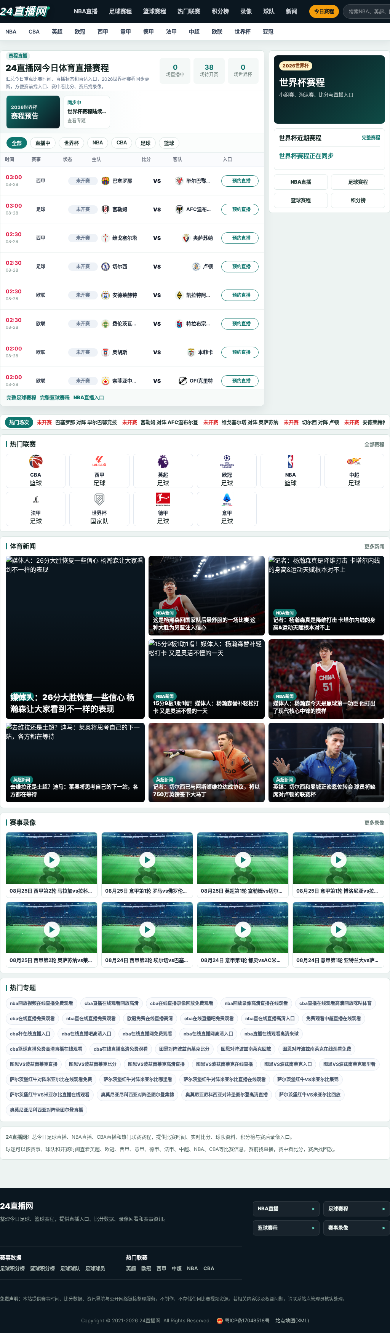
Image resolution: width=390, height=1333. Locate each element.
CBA (34, 31)
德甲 (148, 31)
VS (157, 181)
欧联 (217, 31)
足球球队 (70, 1268)
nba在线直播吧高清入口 (86, 1034)
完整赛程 (371, 138)
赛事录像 (338, 1227)
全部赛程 (374, 444)
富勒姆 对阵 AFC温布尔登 (160, 422)
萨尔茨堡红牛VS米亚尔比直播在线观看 (50, 1095)
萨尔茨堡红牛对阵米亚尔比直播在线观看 (225, 1079)
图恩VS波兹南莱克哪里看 (349, 1064)
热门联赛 (188, 11)
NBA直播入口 (89, 397)
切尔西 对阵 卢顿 (311, 422)
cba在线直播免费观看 (32, 1018)
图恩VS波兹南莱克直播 (34, 1064)
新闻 (291, 11)
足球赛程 (120, 11)
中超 (194, 31)
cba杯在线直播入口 (30, 1034)
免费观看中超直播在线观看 (333, 1018)
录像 (246, 11)
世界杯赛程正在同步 (306, 156)
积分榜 (220, 11)
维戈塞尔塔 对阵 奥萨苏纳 (240, 422)
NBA (10, 31)
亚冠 (268, 31)
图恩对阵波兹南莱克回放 (246, 1049)
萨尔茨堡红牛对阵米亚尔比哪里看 (138, 1079)
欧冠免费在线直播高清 (150, 1018)
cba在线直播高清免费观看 (121, 1049)
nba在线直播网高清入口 (208, 1034)
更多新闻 (374, 546)
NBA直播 (86, 11)
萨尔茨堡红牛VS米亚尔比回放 (309, 1095)
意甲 (125, 31)
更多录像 (374, 822)
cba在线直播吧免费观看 (209, 1018)
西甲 (103, 31)
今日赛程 (324, 11)
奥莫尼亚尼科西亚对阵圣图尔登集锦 (137, 1095)
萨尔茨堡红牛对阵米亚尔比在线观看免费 (51, 1079)
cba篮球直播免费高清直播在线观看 (46, 1049)
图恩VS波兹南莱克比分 (93, 1064)
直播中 (42, 143)
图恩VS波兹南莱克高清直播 (156, 1064)
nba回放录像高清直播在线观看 (256, 1003)
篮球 (169, 143)
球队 (269, 11)
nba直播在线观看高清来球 (272, 1034)
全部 (17, 143)
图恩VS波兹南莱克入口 (288, 1064)
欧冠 (80, 31)
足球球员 (95, 1268)
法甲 (171, 31)
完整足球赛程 (21, 397)
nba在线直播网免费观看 (147, 1034)
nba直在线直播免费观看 (91, 1018)
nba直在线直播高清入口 (270, 1018)
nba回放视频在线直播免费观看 (41, 1003)
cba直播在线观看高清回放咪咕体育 (335, 1003)
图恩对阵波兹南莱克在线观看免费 (317, 1049)
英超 (57, 31)
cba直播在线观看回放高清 (112, 1003)
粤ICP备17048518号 (247, 1320)
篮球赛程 (154, 11)
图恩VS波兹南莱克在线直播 (224, 1064)
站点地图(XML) (292, 1320)
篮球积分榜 (42, 1268)
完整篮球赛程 (55, 397)
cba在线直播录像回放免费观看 (181, 1003)
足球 (145, 143)
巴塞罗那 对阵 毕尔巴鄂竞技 (77, 422)
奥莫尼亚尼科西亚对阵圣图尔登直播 (46, 1110)
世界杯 (243, 31)
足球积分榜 (12, 1268)
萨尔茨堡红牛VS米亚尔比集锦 (308, 1079)
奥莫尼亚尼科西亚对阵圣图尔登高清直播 (226, 1095)
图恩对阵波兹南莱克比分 (184, 1049)
